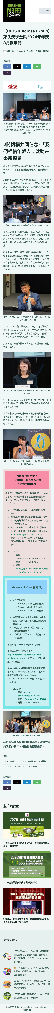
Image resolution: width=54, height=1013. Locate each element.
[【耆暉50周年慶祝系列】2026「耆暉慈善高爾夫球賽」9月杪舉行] (27, 825)
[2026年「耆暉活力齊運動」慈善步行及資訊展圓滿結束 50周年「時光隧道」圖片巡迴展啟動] (7, 984)
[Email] (7, 73)
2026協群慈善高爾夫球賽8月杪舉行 (20, 882)
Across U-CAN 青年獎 (35, 699)
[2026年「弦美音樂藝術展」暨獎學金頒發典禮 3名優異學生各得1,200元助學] (27, 901)
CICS (8, 766)
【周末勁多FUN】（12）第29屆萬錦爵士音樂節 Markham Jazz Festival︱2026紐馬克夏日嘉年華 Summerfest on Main (31, 956)
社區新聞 (45, 51)
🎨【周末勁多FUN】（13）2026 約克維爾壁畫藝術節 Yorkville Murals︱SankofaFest (31, 971)
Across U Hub (12, 761)
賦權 (22, 183)
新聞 (39, 51)
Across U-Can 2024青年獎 (35, 761)
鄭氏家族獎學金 (36, 766)
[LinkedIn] (27, 66)
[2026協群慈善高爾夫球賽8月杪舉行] (27, 864)
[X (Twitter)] (17, 66)
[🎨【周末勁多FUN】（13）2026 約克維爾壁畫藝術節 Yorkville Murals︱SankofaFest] (7, 971)
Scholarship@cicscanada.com (25, 534)
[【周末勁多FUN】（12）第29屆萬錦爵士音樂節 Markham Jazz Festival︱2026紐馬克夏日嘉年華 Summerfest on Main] (7, 956)
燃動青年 (19, 766)
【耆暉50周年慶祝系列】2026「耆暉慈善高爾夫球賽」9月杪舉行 (31, 996)
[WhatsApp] (37, 66)
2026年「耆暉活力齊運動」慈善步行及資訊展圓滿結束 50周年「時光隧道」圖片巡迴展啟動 (32, 984)
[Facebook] (7, 66)
